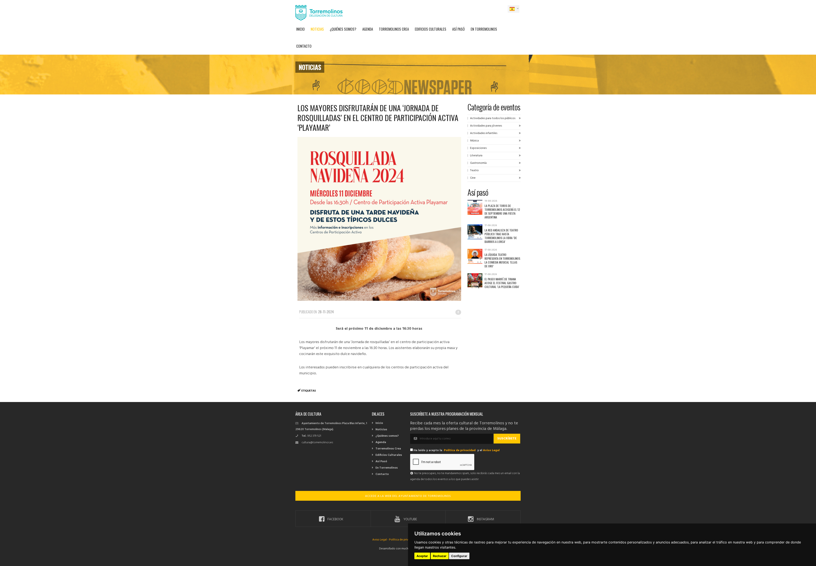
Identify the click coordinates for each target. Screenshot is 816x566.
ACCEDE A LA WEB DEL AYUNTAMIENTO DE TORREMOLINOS (408, 496)
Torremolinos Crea (394, 29)
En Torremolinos (484, 29)
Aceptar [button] (422, 556)
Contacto (304, 46)
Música (474, 140)
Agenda (367, 29)
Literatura (476, 155)
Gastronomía (478, 163)
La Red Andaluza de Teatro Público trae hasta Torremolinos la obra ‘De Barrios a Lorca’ (501, 236)
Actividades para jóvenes (486, 125)
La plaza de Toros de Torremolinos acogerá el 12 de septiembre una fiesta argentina (502, 211)
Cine (473, 177)
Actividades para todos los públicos (492, 118)
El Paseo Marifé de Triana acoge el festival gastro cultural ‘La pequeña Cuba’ (501, 283)
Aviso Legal (491, 450)
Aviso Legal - (380, 539)
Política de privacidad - (403, 539)
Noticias (317, 29)
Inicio (300, 29)
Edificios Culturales (430, 29)
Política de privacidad (460, 450)
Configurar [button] (459, 556)
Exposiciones (478, 148)
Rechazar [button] (439, 556)
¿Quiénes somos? (343, 29)
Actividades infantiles (483, 133)
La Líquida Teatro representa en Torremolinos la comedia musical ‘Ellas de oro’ (502, 260)
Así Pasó (458, 29)
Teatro (474, 170)
